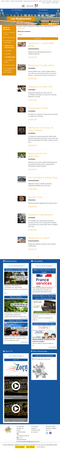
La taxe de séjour (9, 65)
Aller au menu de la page (45, 1)
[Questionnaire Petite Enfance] (44, 332)
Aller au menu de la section (30, 1)
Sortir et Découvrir (29, 26)
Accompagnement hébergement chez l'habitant (9, 70)
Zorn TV (48, 430)
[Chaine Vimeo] (47, 433)
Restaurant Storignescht (40, 214)
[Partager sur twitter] (53, 24)
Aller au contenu (5, 1)
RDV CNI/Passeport (16, 10)
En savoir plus (32, 57)
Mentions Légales (51, 428)
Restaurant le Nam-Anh (40, 86)
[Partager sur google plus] (56, 24)
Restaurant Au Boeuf (39, 238)
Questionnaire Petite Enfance (44, 324)
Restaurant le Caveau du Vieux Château (41, 129)
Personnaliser (41, 447)
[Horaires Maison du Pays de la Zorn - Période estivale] (44, 306)
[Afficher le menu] (2, 10)
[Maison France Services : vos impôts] (44, 280)
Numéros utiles (50, 426)
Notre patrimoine (9, 37)
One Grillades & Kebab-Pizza (42, 177)
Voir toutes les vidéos (15, 356)
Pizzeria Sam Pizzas (38, 108)
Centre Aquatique (43, 13)
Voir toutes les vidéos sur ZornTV (16, 375)
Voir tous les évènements (16, 265)
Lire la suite (24, 295)
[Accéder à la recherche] (58, 10)
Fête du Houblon (16, 297)
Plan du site (56, 1)
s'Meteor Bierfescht (16, 321)
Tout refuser (30, 447)
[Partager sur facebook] (51, 24)
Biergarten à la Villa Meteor (16, 270)
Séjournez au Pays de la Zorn (45, 26)
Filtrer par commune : (24, 31)
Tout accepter (20, 447)
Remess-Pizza (35, 197)
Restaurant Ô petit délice (41, 65)
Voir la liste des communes (41, 359)
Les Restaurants (10, 57)
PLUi (17, 13)
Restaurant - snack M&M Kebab (40, 44)
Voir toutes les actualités (44, 265)
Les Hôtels (8, 50)
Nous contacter (46, 2)
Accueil (19, 26)
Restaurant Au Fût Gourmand (37, 154)
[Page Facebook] (50, 433)
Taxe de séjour (55, 2)
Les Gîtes (8, 54)
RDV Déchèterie (43, 10)
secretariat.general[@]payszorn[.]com (28, 441)
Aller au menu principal (16, 1)
